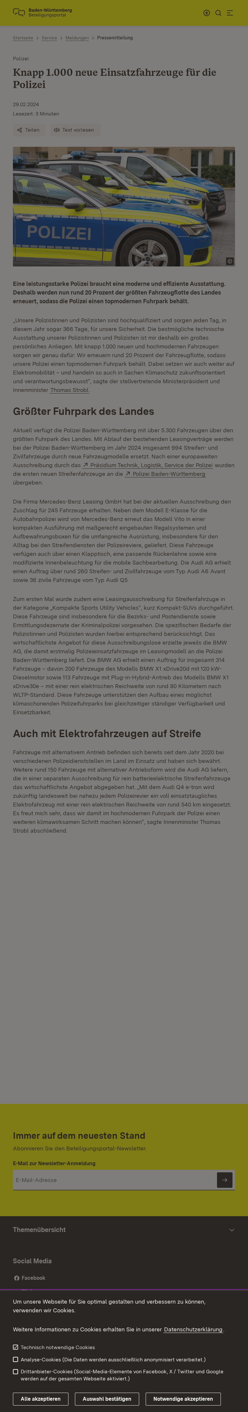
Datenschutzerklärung (193, 1329)
